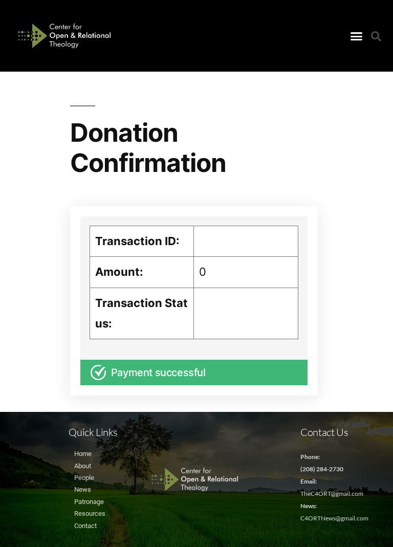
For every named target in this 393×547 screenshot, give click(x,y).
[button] (356, 36)
